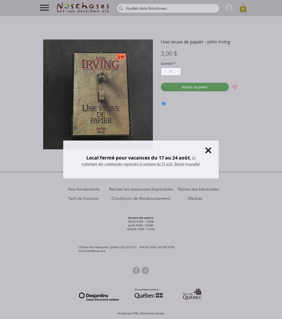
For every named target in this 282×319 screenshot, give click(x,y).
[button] (208, 150)
